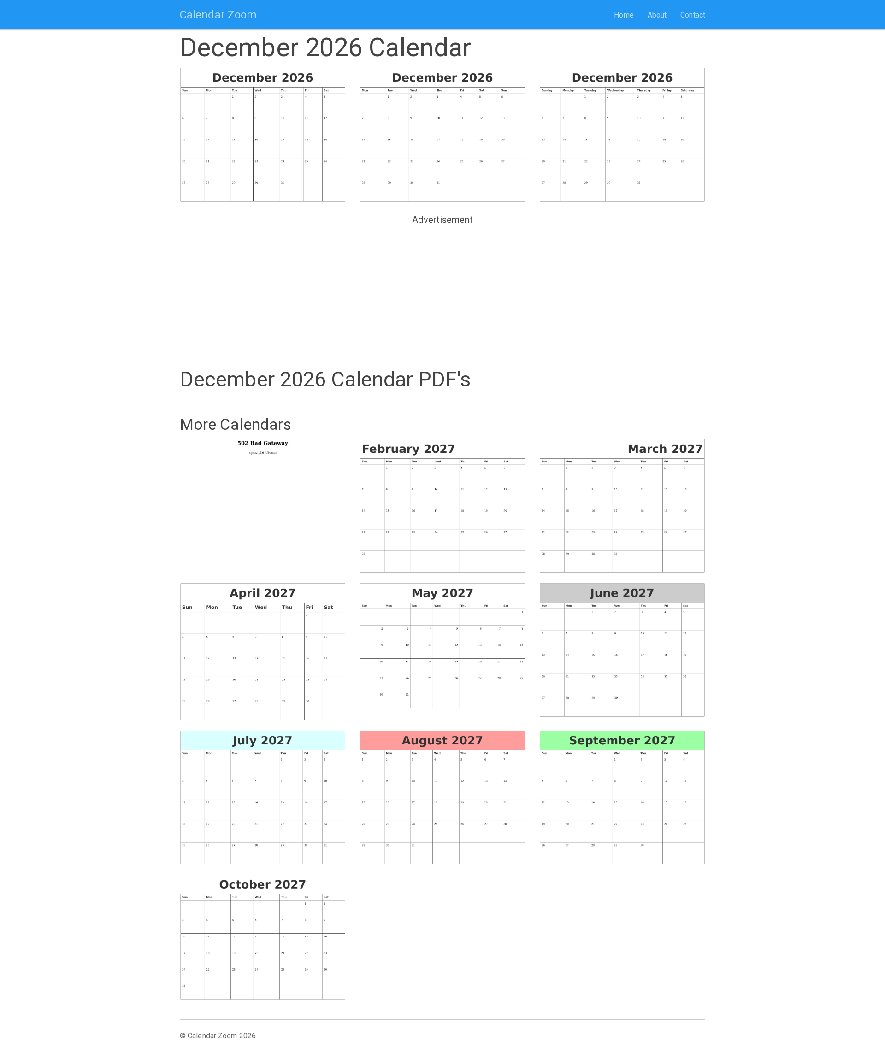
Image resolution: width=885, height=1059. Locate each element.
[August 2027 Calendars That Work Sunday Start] (442, 797)
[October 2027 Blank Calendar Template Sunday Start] (263, 937)
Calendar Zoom (218, 14)
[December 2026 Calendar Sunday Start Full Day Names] (622, 134)
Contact (692, 15)
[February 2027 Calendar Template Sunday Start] (442, 506)
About (657, 15)
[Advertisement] (442, 292)
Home (623, 15)
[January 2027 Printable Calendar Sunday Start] (263, 502)
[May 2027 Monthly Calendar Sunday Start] (442, 646)
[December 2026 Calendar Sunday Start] (263, 134)
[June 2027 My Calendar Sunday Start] (622, 650)
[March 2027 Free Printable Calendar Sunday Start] (622, 506)
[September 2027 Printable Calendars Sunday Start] (622, 797)
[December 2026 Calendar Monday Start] (442, 134)
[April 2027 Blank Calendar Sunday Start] (263, 652)
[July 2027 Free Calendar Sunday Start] (263, 797)
